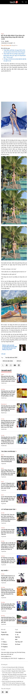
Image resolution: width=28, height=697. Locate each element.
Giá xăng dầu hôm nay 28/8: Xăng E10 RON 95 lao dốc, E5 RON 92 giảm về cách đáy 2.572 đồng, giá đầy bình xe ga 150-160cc (8, 424)
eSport (2, 374)
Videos (5, 642)
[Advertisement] (14, 87)
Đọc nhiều (4, 570)
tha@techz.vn (21, 658)
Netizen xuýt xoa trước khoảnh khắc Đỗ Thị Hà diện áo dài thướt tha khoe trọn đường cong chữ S (9, 347)
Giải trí (2, 33)
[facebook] (6, 365)
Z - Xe (16, 634)
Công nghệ (18, 632)
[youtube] (14, 365)
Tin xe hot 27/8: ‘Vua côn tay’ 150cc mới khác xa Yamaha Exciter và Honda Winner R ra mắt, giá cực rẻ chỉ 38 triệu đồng (8, 518)
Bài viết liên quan (5, 48)
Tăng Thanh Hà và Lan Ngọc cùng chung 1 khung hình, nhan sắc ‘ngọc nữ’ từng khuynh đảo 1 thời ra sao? (15, 55)
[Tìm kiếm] (21, 2)
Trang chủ (3, 632)
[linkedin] (18, 365)
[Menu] (26, 2)
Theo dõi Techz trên (6, 45)
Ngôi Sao (17, 637)
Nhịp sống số (3, 404)
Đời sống (3, 389)
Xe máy (2, 419)
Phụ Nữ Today (4, 634)
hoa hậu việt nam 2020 (11, 357)
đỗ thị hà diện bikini (8, 361)
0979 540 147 (10, 654)
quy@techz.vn (7, 656)
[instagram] (10, 365)
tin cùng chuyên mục (8, 451)
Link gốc (3, 354)
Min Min (7, 41)
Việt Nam (3, 527)
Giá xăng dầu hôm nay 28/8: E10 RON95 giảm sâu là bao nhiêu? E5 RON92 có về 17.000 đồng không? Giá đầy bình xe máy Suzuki (8, 440)
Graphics (5, 646)
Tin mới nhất (6, 371)
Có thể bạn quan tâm (8, 509)
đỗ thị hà (19, 361)
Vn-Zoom (17, 644)
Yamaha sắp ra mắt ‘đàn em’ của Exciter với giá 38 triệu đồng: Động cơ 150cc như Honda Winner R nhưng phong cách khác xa (8, 546)
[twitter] (2, 365)
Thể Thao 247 (18, 642)
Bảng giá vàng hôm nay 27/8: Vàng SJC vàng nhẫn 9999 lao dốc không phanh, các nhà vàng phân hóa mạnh (8, 592)
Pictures (5, 644)
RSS (16, 639)
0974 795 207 (14, 658)
